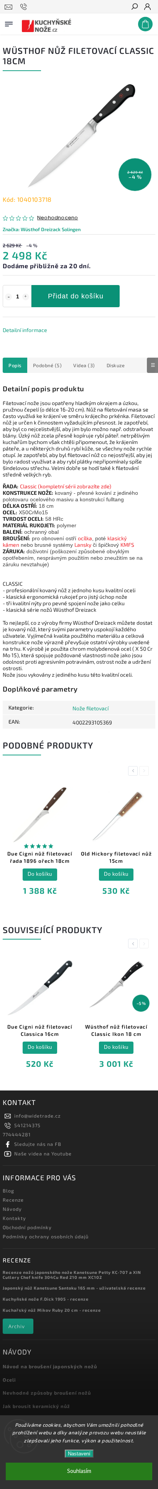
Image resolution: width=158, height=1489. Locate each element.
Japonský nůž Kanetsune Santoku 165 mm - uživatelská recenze (74, 1287)
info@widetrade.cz (37, 1116)
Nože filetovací (90, 708)
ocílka (85, 538)
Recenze (13, 1200)
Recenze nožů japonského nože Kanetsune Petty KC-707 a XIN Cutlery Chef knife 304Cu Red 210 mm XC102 (72, 1275)
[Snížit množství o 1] (8, 296)
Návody (12, 1209)
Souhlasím (79, 1471)
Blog (8, 1191)
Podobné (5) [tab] (47, 365)
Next (145, 771)
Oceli (9, 1380)
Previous (134, 771)
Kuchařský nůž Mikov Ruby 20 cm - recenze (52, 1310)
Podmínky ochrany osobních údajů (46, 1236)
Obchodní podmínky (27, 1227)
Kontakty (14, 1218)
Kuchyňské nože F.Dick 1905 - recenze (46, 1298)
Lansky (82, 544)
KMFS (127, 544)
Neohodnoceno (57, 217)
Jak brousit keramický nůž (36, 1406)
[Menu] (9, 22)
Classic (28, 486)
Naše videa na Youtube (43, 1153)
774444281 (17, 1134)
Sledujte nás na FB (37, 1144)
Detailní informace (25, 330)
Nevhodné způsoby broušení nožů (47, 1393)
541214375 (27, 1125)
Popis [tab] (14, 365)
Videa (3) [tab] (84, 365)
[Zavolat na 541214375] (24, 7)
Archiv (16, 1326)
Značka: (42, 229)
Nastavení (79, 1454)
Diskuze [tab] (116, 365)
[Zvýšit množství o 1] (25, 296)
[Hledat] (134, 7)
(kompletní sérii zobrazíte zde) (74, 486)
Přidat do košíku (76, 296)
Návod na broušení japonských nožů (50, 1366)
